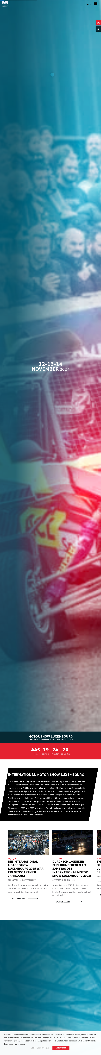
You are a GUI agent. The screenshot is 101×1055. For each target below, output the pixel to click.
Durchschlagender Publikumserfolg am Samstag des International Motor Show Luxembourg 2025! (71, 869)
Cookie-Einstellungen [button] (40, 1048)
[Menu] (96, 4)
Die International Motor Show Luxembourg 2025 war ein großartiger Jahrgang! (25, 869)
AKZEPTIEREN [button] (61, 1048)
